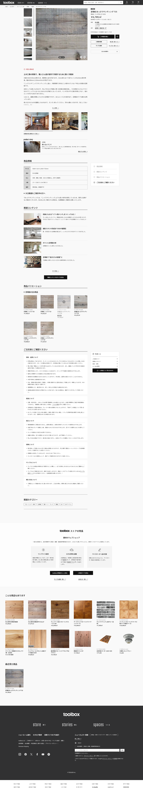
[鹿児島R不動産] (32, 787)
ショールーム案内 (24, 735)
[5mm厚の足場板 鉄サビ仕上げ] (37, 609)
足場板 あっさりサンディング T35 (14, 690)
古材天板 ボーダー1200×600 (104, 651)
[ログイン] (127, 2)
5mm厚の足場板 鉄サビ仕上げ (36, 622)
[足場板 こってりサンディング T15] (47, 328)
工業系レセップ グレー (125, 651)
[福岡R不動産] (17, 787)
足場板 (28, 6)
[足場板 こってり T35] (30, 302)
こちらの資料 (55, 404)
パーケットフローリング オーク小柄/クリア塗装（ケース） (128, 622)
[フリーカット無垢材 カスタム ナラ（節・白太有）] (14, 639)
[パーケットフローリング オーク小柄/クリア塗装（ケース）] (128, 609)
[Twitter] (31, 754)
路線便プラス (70, 562)
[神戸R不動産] (126, 784)
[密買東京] (79, 787)
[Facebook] (37, 754)
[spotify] (49, 754)
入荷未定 (93, 9)
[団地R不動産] (48, 787)
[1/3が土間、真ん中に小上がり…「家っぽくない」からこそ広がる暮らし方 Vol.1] (37, 121)
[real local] (110, 787)
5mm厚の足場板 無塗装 (11, 622)
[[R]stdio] (95, 787)
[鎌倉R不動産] (64, 784)
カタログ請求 (37, 735)
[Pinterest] (25, 754)
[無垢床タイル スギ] (83, 639)
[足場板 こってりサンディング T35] (30, 328)
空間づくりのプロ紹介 (51, 735)
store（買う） (12, 6)
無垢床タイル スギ (78, 651)
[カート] (133, 2)
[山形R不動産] (32, 784)
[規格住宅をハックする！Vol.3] (65, 121)
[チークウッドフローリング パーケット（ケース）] (83, 609)
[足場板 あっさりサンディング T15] (80, 302)
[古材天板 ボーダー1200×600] (106, 639)
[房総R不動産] (48, 784)
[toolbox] (71, 714)
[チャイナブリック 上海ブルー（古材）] (106, 609)
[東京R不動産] (17, 784)
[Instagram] (20, 754)
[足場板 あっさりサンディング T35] (64, 302)
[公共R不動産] (64, 787)
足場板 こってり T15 (46, 311)
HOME (6, 6)
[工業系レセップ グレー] (128, 639)
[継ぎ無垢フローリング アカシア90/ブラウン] (60, 639)
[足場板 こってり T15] (47, 302)
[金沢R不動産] (79, 784)
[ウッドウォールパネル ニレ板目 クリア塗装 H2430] (37, 639)
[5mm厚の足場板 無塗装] (14, 609)
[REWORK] (126, 787)
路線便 (64, 560)
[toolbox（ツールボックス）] (8, 2)
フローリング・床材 (20, 6)
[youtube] (43, 754)
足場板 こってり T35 (29, 311)
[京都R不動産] (95, 784)
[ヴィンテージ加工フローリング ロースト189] (60, 609)
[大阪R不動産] (110, 784)
